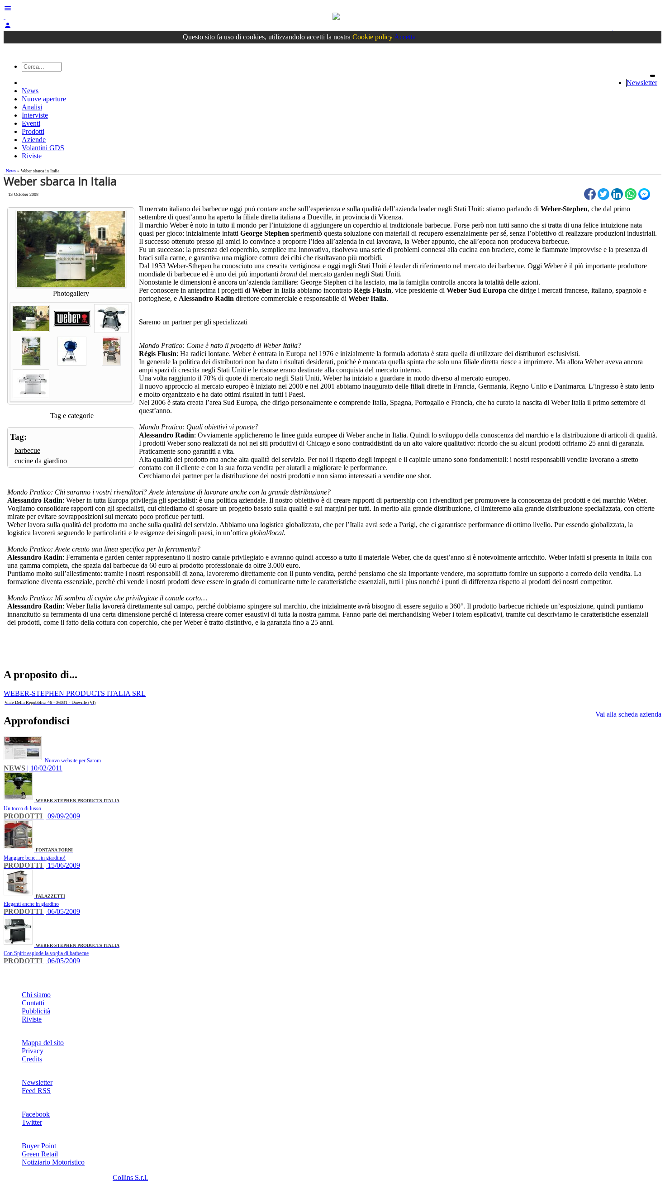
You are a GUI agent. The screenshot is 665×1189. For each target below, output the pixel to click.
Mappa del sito (43, 1042)
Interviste (35, 115)
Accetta (405, 37)
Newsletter (642, 82)
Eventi (31, 123)
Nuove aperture (44, 99)
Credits (32, 1059)
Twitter (32, 1122)
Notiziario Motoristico (53, 1162)
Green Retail (40, 1154)
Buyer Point (39, 1146)
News (30, 91)
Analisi (32, 107)
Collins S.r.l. (130, 1177)
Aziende (34, 139)
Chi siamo (36, 995)
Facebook (36, 1114)
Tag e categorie (72, 415)
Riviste (32, 156)
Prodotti (33, 131)
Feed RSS (36, 1090)
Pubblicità (36, 1011)
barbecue (27, 450)
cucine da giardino (40, 461)
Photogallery (71, 293)
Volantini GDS (43, 148)
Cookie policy (372, 37)
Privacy (32, 1051)
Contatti (33, 1003)
